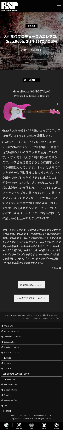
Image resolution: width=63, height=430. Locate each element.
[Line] (34, 80)
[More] (38, 80)
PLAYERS (7, 357)
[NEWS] (6, 425)
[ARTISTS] (44, 425)
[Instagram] (29, 80)
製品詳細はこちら (29, 284)
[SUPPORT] (56, 425)
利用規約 (7, 411)
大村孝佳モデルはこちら (29, 298)
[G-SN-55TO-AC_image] (31, 111)
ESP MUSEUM (9, 379)
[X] (25, 80)
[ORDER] (31, 425)
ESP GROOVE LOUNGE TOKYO (16, 373)
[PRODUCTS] (19, 425)
